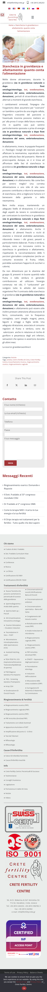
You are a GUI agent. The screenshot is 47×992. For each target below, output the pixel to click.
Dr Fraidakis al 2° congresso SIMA (19, 504)
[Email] (35, 385)
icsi (25, 89)
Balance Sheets (36, 972)
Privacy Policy (22, 972)
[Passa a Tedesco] (18, 8)
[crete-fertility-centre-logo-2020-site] (15, 14)
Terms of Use (21, 982)
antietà (9, 360)
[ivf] (23, 921)
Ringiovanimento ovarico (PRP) (17, 705)
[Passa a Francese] (14, 8)
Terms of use (9, 972)
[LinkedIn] (26, 385)
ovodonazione (37, 89)
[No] (44, 983)
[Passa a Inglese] (9, 8)
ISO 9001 (19, 575)
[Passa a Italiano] (28, 8)
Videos (8, 798)
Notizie (13, 357)
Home (11, 25)
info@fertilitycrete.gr (16, 3)
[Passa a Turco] (37, 8)
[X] (16, 385)
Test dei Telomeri (12, 736)
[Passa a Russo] (33, 8)
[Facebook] (7, 385)
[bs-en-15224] (23, 807)
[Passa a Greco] (23, 8)
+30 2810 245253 (37, 3)
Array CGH (9, 686)
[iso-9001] (23, 834)
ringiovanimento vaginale (18, 364)
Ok (24, 988)
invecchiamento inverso (17, 362)
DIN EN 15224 (21, 580)
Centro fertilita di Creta (21, 360)
